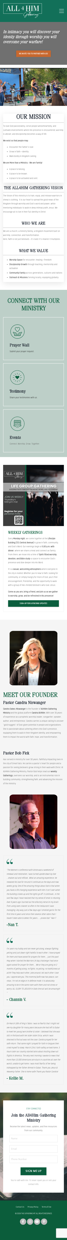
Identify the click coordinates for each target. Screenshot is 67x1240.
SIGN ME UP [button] (33, 1171)
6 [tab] (43, 102)
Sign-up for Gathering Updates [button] (33, 603)
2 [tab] (23, 102)
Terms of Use (46, 1207)
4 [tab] (33, 102)
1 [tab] (18, 102)
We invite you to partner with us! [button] (33, 54)
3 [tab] (28, 102)
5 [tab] (38, 102)
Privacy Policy (33, 1207)
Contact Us (20, 1207)
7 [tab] (48, 102)
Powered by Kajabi (33, 1232)
